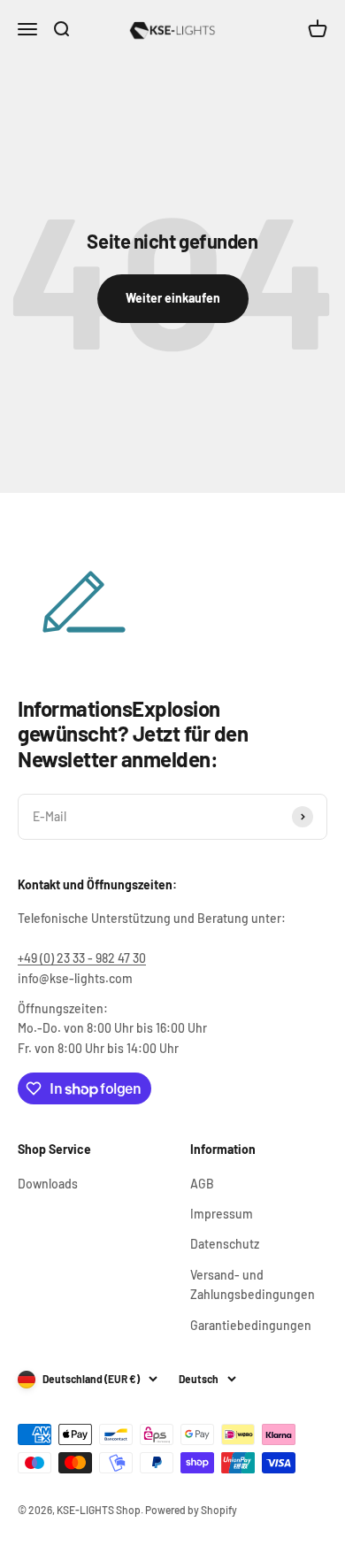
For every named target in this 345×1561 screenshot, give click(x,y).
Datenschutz (224, 1243)
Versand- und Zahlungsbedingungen (252, 1284)
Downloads (48, 1183)
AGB (202, 1183)
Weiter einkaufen (173, 297)
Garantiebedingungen (250, 1325)
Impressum (221, 1213)
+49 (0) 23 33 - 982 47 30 (82, 957)
